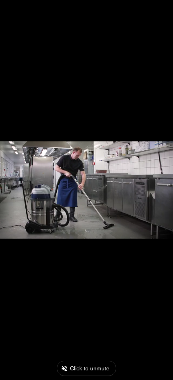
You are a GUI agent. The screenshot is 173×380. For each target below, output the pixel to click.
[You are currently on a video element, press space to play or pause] (86, 190)
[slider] (69, 376)
